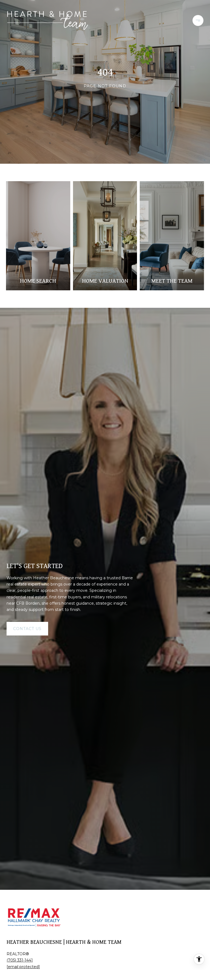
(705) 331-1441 (20, 960)
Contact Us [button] (27, 628)
